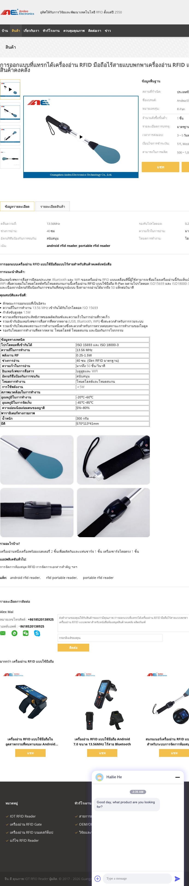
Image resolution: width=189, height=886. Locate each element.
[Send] (177, 879)
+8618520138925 (41, 619)
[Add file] (97, 879)
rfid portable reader (61, 577)
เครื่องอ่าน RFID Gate (26, 824)
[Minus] (177, 777)
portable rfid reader (98, 577)
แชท (160, 166)
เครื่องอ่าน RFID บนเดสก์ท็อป (31, 832)
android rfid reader (25, 577)
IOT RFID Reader (23, 816)
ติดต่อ (73, 647)
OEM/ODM (88, 824)
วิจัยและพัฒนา (90, 832)
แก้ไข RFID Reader (24, 840)
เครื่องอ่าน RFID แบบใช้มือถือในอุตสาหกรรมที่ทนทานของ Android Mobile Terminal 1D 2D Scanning (30, 744)
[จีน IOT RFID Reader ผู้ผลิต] (17, 12)
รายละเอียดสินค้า (52, 206)
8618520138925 (32, 626)
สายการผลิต (88, 816)
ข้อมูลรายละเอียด (17, 206)
